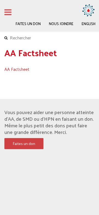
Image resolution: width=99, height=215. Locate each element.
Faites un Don (28, 23)
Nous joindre (61, 23)
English (88, 23)
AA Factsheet (16, 69)
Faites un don (24, 143)
